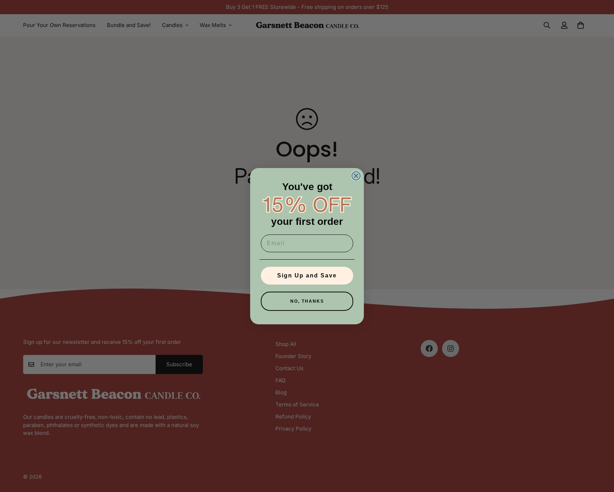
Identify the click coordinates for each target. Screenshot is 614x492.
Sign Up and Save (307, 275)
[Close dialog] (356, 176)
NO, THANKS (307, 301)
